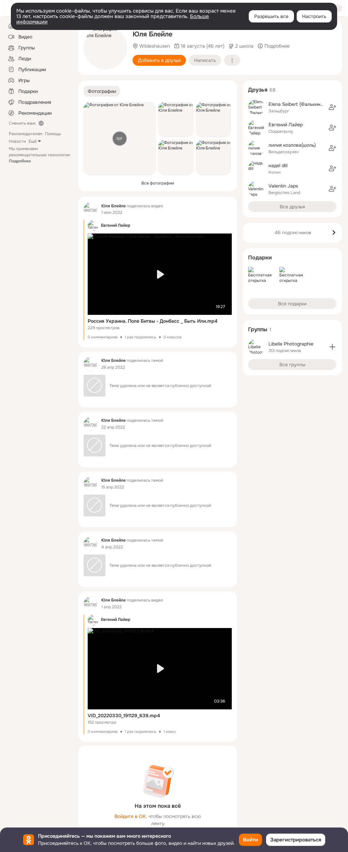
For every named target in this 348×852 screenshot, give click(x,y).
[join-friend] (332, 107)
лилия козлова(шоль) (292, 145)
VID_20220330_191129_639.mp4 (124, 715)
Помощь (53, 133)
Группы (257, 329)
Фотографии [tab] (102, 91)
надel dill (278, 165)
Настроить (314, 16)
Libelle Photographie (290, 344)
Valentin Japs (283, 186)
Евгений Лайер (285, 125)
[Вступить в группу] (332, 347)
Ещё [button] (33, 141)
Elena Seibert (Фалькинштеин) (302, 104)
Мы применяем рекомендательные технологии (39, 155)
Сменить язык (22, 123)
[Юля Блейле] (90, 209)
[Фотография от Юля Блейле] (105, 47)
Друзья (257, 89)
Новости (17, 141)
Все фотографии (157, 183)
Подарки (260, 257)
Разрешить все (271, 16)
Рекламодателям (25, 133)
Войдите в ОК (130, 816)
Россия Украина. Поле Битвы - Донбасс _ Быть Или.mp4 (153, 321)
